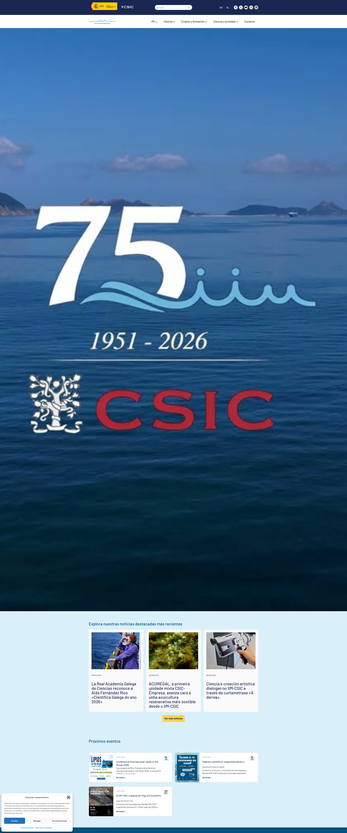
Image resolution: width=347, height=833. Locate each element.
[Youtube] (246, 7)
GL (227, 7)
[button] (68, 797)
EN (221, 7)
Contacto (249, 21)
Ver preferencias (59, 821)
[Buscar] (189, 7)
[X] (241, 7)
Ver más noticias (173, 718)
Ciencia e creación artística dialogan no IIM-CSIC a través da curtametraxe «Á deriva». (230, 690)
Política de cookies (27, 827)
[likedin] (256, 7)
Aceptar (14, 821)
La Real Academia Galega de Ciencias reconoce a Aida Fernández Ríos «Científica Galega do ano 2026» (114, 692)
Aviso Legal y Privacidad (43, 827)
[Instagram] (251, 7)
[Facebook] (236, 7)
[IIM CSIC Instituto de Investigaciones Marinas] (103, 21)
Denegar (37, 821)
